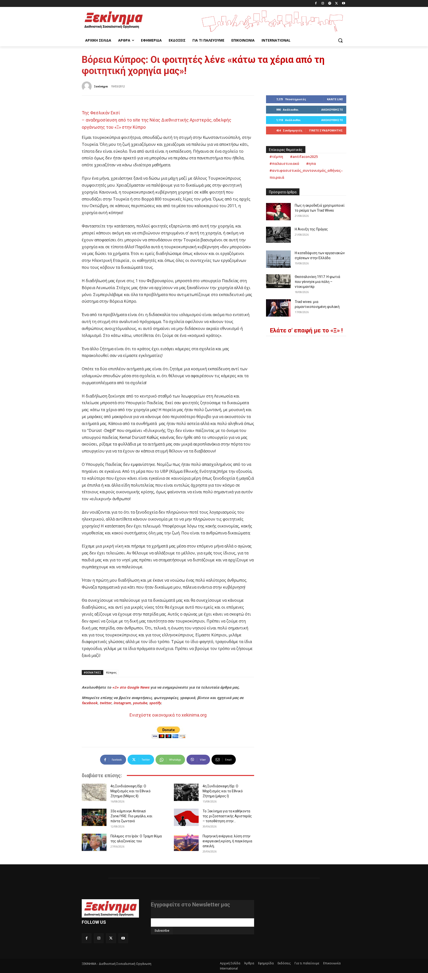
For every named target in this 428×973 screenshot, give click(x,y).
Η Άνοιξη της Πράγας (311, 229)
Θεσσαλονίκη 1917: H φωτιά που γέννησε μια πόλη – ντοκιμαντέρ (317, 282)
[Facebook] (316, 3)
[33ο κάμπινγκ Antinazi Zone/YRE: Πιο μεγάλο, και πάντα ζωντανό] (94, 817)
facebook (90, 702)
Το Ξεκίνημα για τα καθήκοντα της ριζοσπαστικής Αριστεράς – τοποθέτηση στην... (227, 816)
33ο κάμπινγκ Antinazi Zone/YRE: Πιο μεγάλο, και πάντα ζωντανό (131, 816)
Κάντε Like (335, 99)
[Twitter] (336, 3)
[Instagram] (323, 3)
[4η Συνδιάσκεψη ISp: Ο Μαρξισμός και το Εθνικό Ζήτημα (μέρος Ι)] (186, 792)
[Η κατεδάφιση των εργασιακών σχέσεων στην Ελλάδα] (278, 259)
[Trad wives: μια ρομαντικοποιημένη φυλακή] (278, 308)
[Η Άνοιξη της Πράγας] (278, 235)
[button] (340, 40)
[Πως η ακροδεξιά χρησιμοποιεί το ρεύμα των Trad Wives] (278, 211)
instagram (122, 702)
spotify (155, 702)
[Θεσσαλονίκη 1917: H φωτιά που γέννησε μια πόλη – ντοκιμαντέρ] (278, 281)
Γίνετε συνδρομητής (326, 130)
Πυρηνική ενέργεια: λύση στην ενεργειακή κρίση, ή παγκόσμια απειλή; (227, 841)
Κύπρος (111, 672)
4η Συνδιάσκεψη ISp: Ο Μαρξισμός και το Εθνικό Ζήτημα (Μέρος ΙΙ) (130, 791)
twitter (105, 702)
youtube (140, 702)
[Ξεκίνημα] (87, 86)
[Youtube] (343, 3)
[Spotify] (330, 3)
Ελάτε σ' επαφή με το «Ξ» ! (306, 330)
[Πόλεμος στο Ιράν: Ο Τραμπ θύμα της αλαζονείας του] (94, 842)
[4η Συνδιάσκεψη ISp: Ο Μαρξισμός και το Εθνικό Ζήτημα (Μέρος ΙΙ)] (94, 792)
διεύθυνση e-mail (164, 916)
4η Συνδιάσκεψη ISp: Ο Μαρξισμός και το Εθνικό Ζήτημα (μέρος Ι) (223, 791)
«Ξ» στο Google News (130, 687)
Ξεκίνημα (101, 86)
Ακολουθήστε (332, 109)
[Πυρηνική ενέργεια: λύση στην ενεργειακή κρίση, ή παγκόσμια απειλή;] (186, 842)
